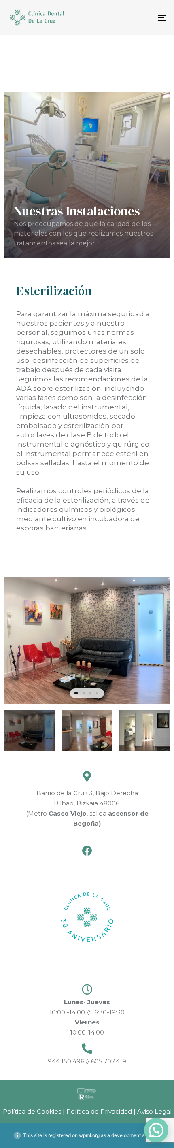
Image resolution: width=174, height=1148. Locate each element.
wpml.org (89, 1135)
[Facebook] (87, 851)
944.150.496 (67, 1061)
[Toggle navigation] (139, 17)
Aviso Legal (154, 1111)
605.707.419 (107, 1061)
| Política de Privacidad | (99, 1111)
